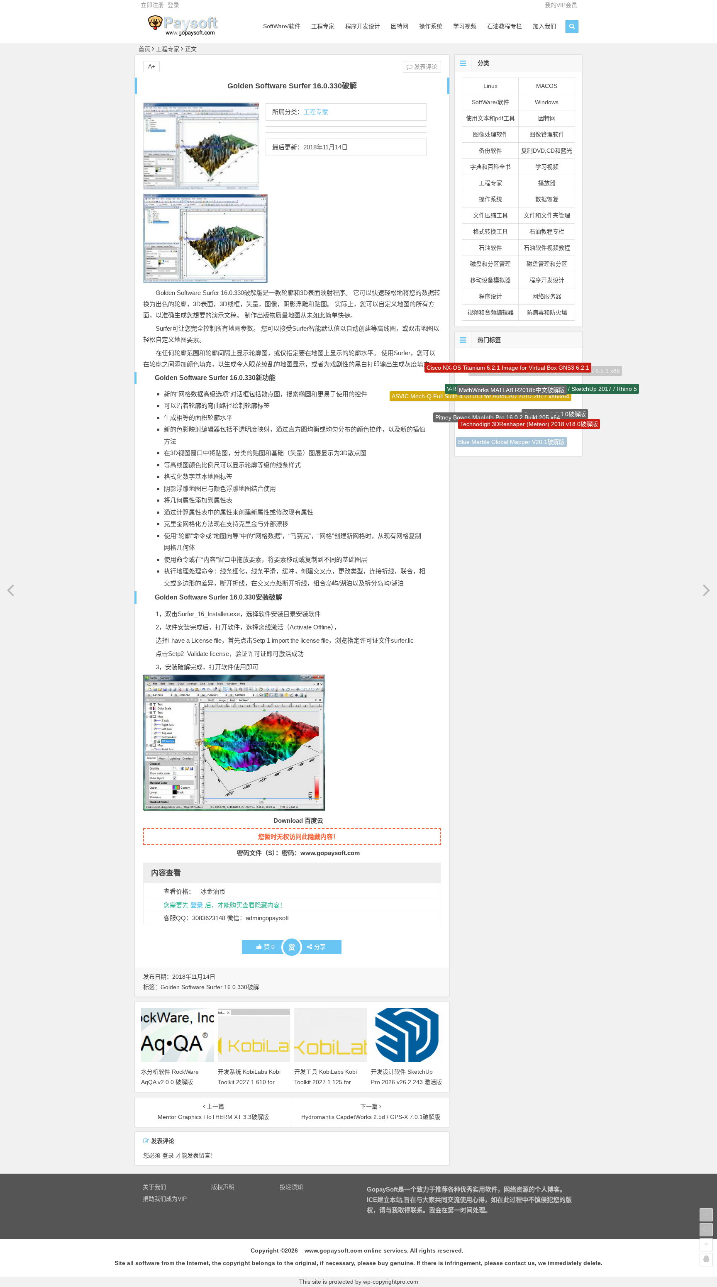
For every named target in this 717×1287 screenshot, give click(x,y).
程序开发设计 (362, 26)
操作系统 (430, 26)
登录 (173, 5)
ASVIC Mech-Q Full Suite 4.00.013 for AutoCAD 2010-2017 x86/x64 (480, 388)
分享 (320, 946)
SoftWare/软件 (281, 26)
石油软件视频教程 (547, 247)
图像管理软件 (546, 134)
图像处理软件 (490, 134)
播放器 (547, 183)
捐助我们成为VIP (165, 1198)
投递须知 (291, 1187)
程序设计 (490, 296)
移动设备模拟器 (490, 280)
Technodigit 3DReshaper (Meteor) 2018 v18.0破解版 (529, 398)
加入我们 (544, 26)
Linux (490, 86)
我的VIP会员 (561, 5)
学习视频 (464, 26)
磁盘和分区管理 (490, 264)
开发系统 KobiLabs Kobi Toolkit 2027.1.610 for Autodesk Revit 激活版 (249, 1082)
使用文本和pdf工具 (490, 118)
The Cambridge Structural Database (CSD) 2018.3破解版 (507, 441)
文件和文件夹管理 (547, 215)
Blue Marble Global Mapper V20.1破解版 (511, 426)
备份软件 (490, 150)
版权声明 (222, 1187)
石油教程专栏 (504, 26)
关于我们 (154, 1187)
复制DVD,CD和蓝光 (546, 150)
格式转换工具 (490, 231)
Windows (546, 102)
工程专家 (322, 26)
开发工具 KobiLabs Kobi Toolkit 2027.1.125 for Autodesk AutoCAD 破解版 (328, 1082)
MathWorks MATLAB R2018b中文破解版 (512, 367)
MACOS (546, 86)
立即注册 (152, 5)
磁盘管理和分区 (547, 264)
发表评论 (424, 66)
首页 (144, 49)
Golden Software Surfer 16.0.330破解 (210, 987)
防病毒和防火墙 (547, 312)
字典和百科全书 (490, 166)
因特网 (399, 26)
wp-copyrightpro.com (390, 1281)
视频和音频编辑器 (490, 312)
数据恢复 (546, 199)
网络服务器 (546, 296)
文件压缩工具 (490, 215)
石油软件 (490, 247)
